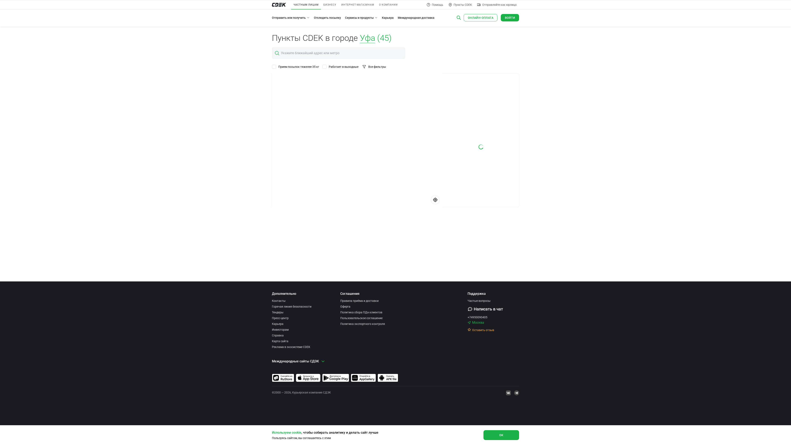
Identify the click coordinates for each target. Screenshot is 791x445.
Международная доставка (416, 17)
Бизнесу (329, 4)
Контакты (279, 300)
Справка (278, 335)
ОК (501, 435)
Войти (510, 17)
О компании (388, 4)
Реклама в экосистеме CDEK (291, 347)
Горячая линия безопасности (291, 306)
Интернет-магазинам (357, 4)
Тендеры (277, 312)
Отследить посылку (327, 17)
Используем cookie (286, 432)
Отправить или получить (289, 17)
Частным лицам (306, 4)
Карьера (388, 17)
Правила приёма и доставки (359, 300)
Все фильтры (377, 66)
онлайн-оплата (480, 17)
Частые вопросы (479, 300)
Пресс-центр (280, 318)
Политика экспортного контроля (362, 324)
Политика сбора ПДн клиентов (361, 312)
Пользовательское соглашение (361, 318)
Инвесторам (280, 329)
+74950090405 (477, 317)
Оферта (345, 306)
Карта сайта (280, 341)
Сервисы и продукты (359, 17)
